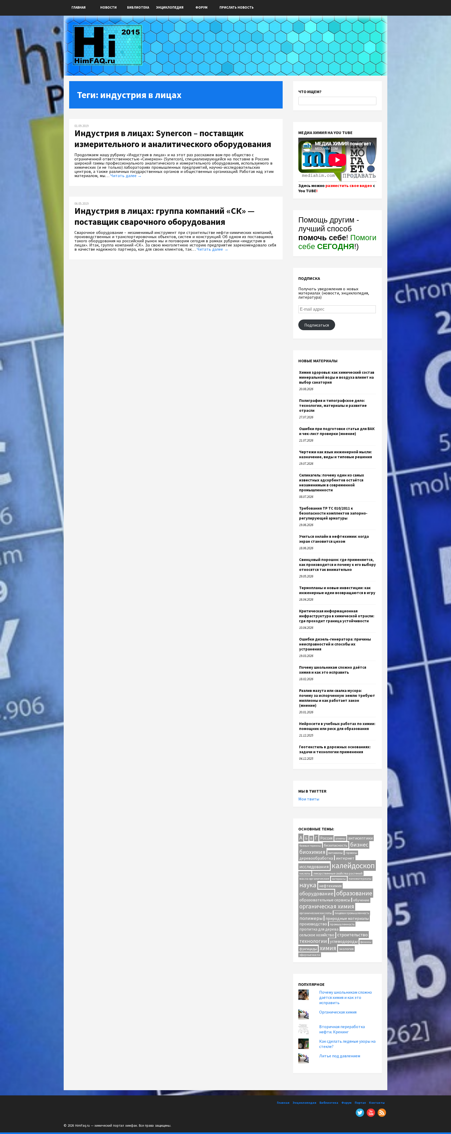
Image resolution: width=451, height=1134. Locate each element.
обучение (361, 899)
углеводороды (344, 941)
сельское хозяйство (316, 934)
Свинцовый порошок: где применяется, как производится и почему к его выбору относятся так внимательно (337, 564)
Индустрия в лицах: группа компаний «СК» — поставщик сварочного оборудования (164, 216)
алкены (340, 838)
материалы (339, 878)
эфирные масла (309, 955)
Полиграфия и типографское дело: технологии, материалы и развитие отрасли (333, 405)
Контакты (377, 1103)
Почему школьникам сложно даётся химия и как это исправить (332, 670)
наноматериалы (360, 878)
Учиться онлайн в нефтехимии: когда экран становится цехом (334, 539)
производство (313, 923)
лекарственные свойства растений (338, 873)
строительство (352, 935)
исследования (314, 867)
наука (307, 885)
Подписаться (316, 325)
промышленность (342, 924)
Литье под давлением (339, 1055)
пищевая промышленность (352, 913)
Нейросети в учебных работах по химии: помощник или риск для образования (337, 726)
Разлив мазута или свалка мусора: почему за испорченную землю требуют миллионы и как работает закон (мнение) (337, 698)
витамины (335, 853)
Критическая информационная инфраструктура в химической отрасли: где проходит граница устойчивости (336, 615)
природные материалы (347, 918)
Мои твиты (308, 798)
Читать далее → (126, 175)
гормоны (351, 853)
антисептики (360, 838)
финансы (365, 942)
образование (354, 893)
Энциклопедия (169, 7)
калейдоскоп (353, 865)
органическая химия (326, 906)
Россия (326, 838)
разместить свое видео (348, 185)
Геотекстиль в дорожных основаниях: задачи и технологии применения (335, 749)
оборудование (316, 893)
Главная (79, 7)
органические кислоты (315, 913)
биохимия (312, 851)
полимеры (311, 918)
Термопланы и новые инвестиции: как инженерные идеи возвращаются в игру (337, 590)
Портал (360, 1103)
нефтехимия (330, 885)
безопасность (335, 845)
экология (346, 948)
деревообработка (316, 858)
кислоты (304, 873)
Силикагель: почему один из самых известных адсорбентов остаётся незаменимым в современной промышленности (331, 482)
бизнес (359, 844)
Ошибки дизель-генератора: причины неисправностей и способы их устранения (335, 644)
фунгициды (308, 948)
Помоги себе (337, 242)
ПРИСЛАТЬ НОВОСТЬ (236, 7)
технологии (313, 941)
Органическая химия (338, 1012)
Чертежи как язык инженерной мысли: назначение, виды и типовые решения (335, 454)
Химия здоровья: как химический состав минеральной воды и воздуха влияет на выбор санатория (336, 377)
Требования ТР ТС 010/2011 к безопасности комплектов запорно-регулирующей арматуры (333, 513)
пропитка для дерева (319, 929)
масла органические (314, 878)
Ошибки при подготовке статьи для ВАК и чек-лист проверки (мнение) (337, 431)
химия (328, 948)
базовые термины (310, 845)
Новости (108, 7)
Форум (201, 7)
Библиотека (138, 7)
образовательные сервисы (324, 899)
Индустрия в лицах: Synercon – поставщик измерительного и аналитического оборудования (172, 138)
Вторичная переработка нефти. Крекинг (342, 1029)
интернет (345, 858)
